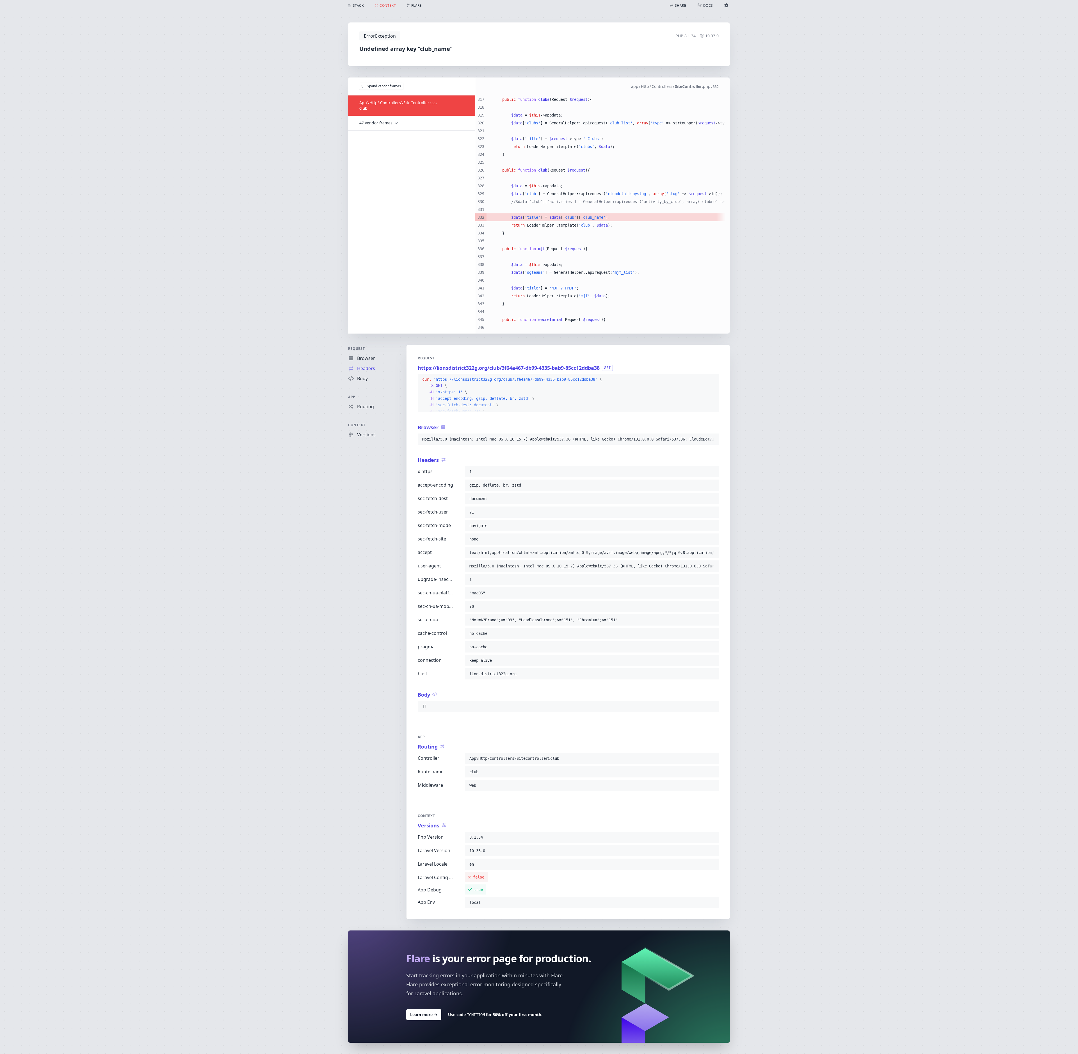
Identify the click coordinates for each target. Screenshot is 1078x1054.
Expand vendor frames (383, 86)
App (351, 396)
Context (356, 425)
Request (356, 348)
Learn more (423, 1014)
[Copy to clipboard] (712, 379)
